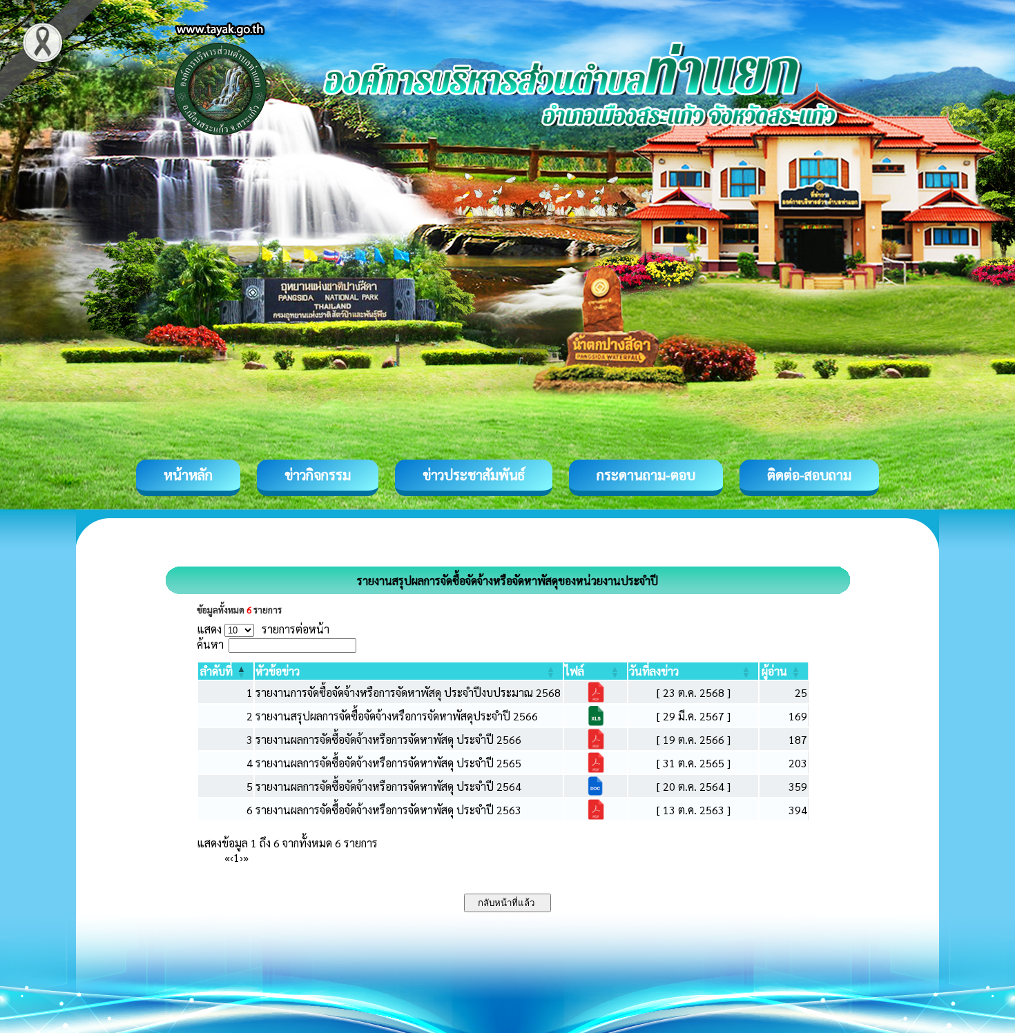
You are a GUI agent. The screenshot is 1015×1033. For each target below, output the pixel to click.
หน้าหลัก (188, 475)
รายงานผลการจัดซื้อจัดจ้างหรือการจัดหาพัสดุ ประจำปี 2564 (388, 786)
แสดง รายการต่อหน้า (263, 629)
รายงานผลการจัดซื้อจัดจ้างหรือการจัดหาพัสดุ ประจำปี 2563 (388, 810)
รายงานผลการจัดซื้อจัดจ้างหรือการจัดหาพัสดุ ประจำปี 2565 (388, 763)
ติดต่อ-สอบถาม (809, 475)
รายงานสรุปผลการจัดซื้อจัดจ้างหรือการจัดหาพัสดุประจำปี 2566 (396, 716)
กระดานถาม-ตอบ (646, 475)
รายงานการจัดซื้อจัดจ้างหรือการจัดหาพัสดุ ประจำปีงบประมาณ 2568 (408, 692)
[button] (216, 671)
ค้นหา (210, 644)
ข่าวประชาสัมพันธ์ (474, 475)
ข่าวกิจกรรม (317, 475)
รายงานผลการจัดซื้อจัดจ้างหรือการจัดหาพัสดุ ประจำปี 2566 (388, 739)
